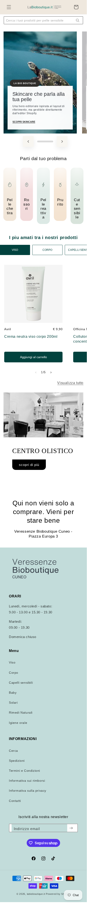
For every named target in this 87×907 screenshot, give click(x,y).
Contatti (15, 801)
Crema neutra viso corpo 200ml (30, 336)
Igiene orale (18, 722)
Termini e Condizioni (24, 770)
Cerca (13, 750)
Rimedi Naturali (20, 712)
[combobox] (40, 20)
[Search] (78, 20)
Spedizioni (17, 760)
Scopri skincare (23, 121)
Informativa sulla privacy (27, 790)
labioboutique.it (36, 894)
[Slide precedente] (28, 141)
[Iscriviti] (71, 828)
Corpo (13, 672)
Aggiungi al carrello (33, 357)
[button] (9, 7)
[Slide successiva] (62, 141)
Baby (12, 692)
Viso (12, 662)
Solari (13, 702)
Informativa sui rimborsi (27, 780)
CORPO (47, 250)
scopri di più (29, 465)
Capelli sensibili (21, 682)
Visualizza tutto (70, 383)
